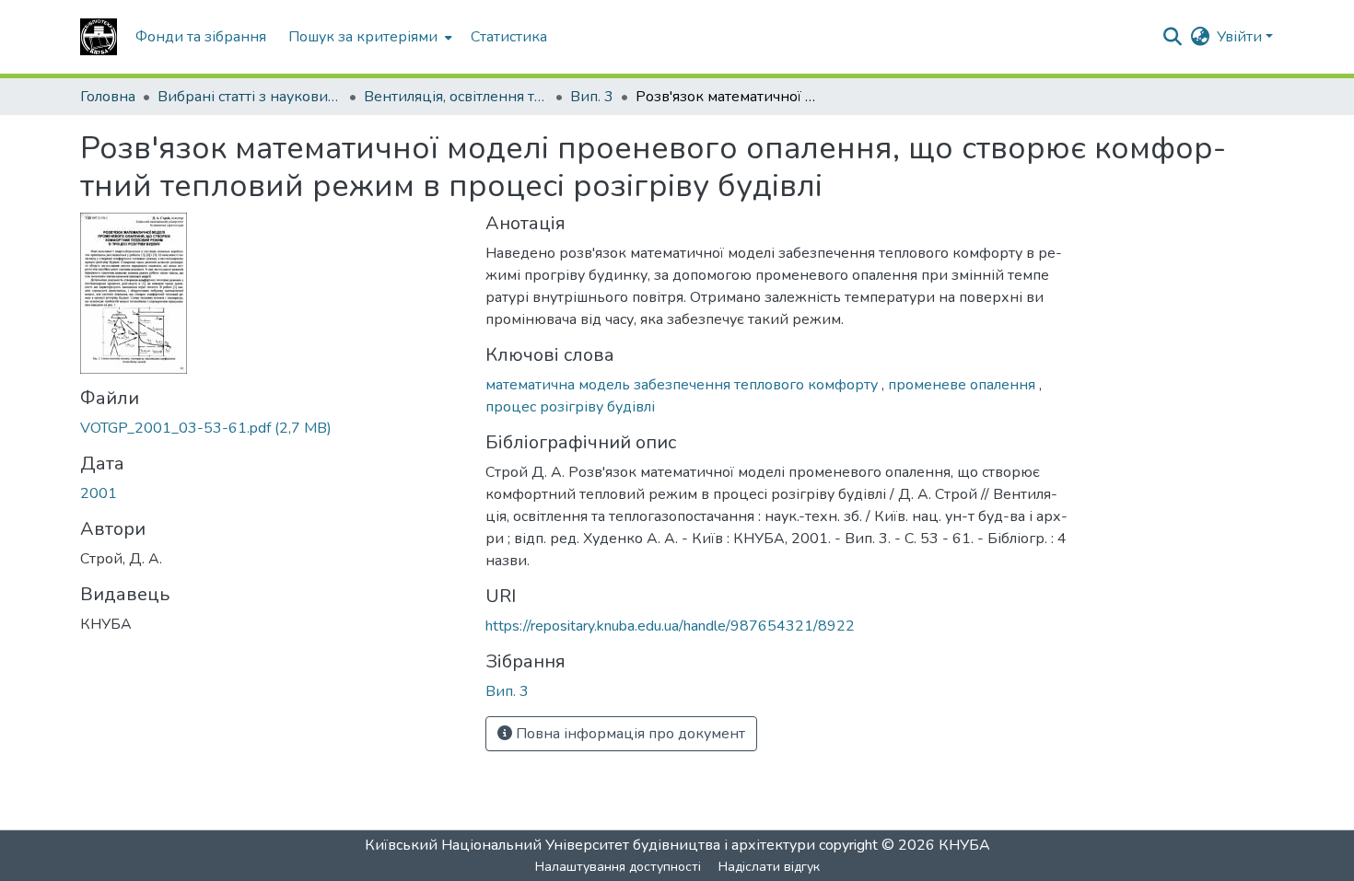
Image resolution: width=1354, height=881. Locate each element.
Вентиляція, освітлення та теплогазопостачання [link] (456, 97)
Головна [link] (107, 97)
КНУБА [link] (964, 845)
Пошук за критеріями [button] (363, 37)
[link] (271, 428)
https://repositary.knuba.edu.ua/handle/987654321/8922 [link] (670, 626)
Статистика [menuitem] (509, 37)
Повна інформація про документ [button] (628, 734)
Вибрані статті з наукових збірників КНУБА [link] (250, 97)
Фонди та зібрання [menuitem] (200, 37)
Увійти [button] (1241, 37)
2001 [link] (98, 493)
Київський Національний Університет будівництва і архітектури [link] (590, 845)
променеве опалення (963, 385)
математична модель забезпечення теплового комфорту (683, 385)
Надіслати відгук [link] (769, 866)
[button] (98, 36)
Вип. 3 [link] (591, 97)
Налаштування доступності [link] (618, 866)
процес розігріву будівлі (570, 407)
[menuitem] (368, 37)
